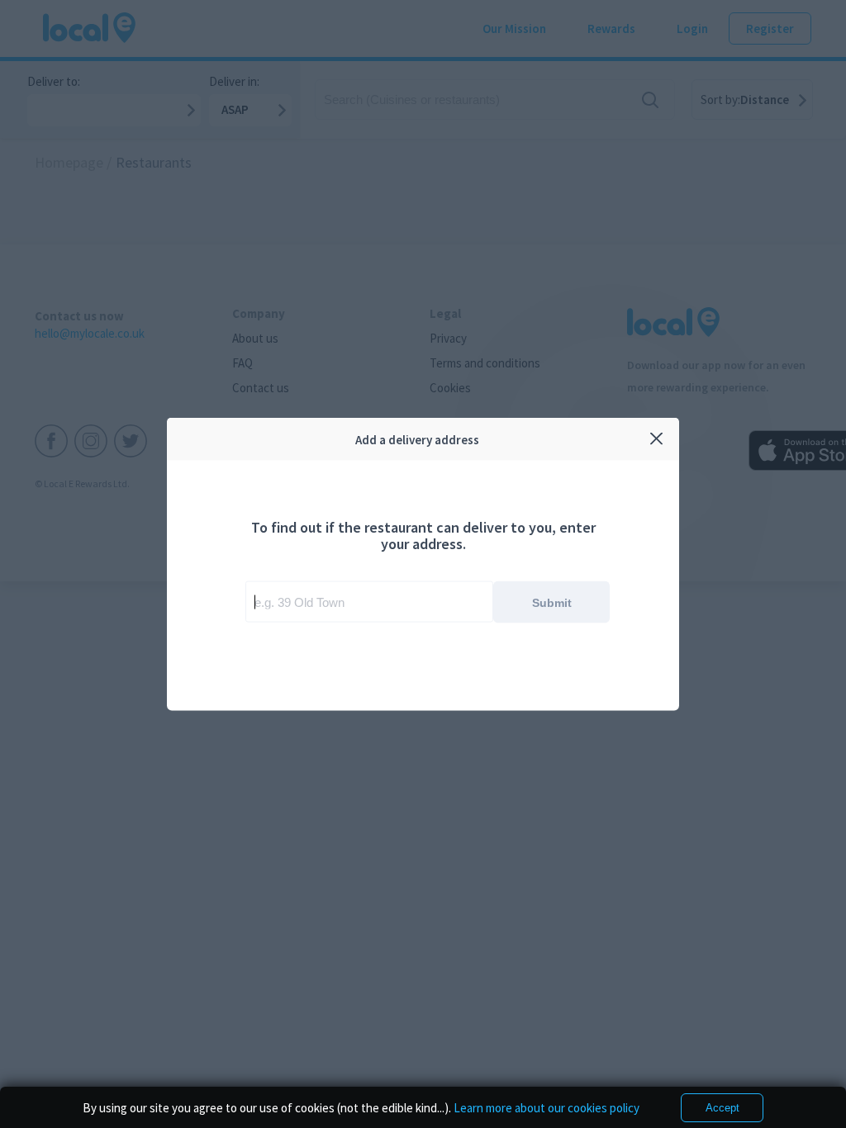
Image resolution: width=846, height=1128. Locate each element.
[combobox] (369, 602)
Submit (552, 602)
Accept (722, 1108)
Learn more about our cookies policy (546, 1108)
